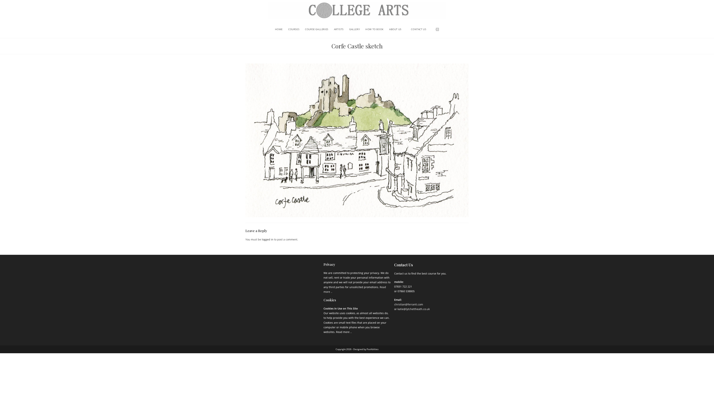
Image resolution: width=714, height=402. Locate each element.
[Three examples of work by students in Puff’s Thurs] (286, 284)
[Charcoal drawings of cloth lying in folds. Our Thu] (309, 298)
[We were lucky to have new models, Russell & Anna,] (309, 270)
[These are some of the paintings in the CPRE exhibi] (263, 298)
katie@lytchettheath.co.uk (414, 309)
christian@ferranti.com (408, 304)
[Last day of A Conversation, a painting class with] (286, 298)
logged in (267, 239)
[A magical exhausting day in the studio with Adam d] (263, 270)
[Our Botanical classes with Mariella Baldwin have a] (286, 270)
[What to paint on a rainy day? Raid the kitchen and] (309, 284)
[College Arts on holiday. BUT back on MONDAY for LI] (263, 284)
